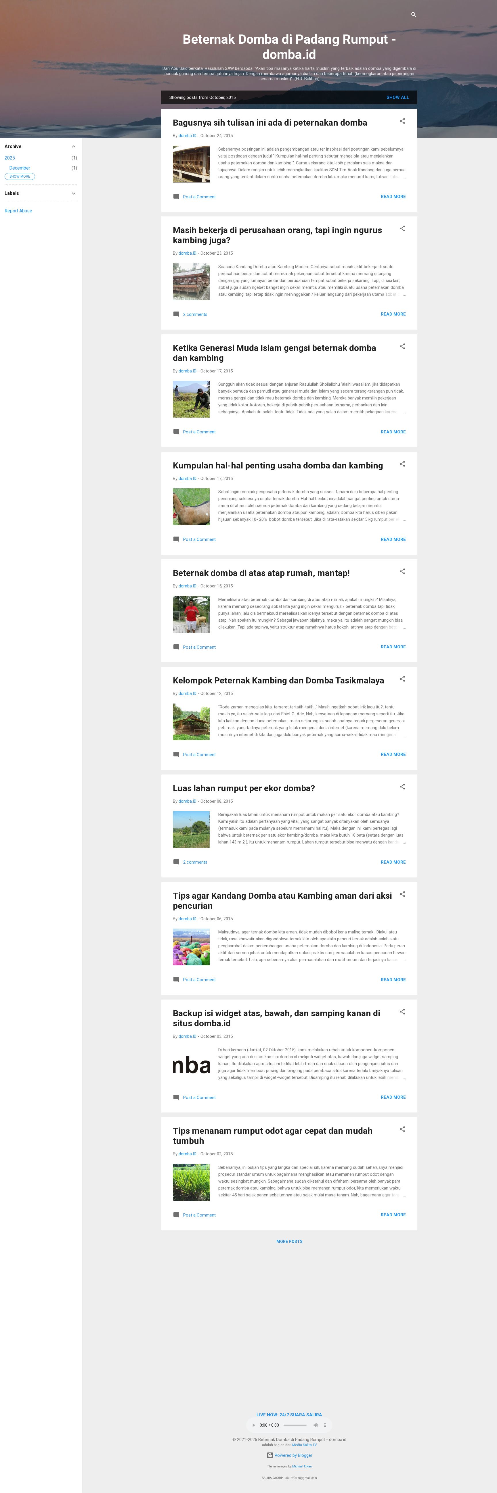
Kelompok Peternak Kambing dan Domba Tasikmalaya (278, 680)
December (19, 168)
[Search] (413, 15)
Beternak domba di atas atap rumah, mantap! (261, 573)
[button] (402, 122)
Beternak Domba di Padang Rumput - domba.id (289, 47)
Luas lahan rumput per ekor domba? (244, 788)
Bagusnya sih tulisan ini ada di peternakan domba (270, 123)
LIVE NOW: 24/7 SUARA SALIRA (289, 1414)
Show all (398, 97)
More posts (289, 1241)
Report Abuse (18, 211)
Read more (393, 196)
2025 (10, 158)
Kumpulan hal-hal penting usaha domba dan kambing (278, 465)
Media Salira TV (304, 1445)
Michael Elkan (302, 1466)
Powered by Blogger (293, 1455)
